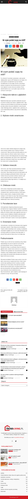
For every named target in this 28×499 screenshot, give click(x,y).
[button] (26, 2)
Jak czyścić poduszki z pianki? (15, 456)
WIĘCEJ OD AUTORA (18, 311)
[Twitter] (15, 441)
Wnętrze (10, 464)
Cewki (2, 481)
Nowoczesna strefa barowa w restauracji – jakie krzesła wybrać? (14, 353)
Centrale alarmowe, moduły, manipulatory (10, 479)
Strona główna (3, 34)
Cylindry (2, 473)
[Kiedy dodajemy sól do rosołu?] (4, 323)
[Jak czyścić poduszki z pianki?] (4, 457)
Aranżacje (2, 362)
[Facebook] (12, 441)
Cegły (2, 487)
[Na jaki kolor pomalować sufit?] (4, 451)
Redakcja (8, 43)
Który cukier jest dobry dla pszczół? (6, 290)
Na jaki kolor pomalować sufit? (15, 449)
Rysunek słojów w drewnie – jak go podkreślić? (18, 462)
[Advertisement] (14, 18)
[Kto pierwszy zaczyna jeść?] (4, 330)
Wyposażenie (11, 36)
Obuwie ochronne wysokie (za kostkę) (9, 489)
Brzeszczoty (3, 483)
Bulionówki (16, 36)
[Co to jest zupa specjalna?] (4, 317)
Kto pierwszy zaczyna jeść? (15, 328)
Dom (2, 370)
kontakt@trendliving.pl (19, 437)
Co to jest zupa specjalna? (15, 315)
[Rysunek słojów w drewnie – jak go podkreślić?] (4, 464)
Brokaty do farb (4, 485)
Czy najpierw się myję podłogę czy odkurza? (22, 290)
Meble (2, 354)
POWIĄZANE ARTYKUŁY (6, 311)
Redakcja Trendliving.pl (11, 348)
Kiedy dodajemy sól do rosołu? (16, 321)
